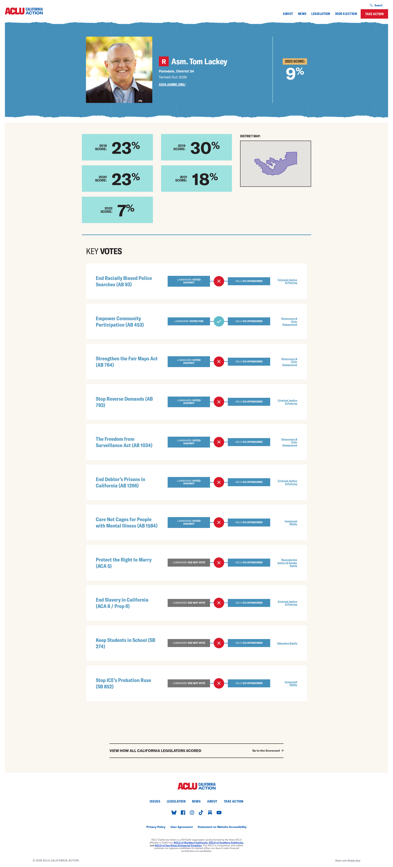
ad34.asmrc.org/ (172, 84)
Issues (155, 801)
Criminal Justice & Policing (287, 281)
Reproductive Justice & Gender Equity (287, 562)
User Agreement (182, 827)
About (288, 14)
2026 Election (346, 14)
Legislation (320, 14)
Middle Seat (353, 860)
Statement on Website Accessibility (222, 827)
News (302, 14)
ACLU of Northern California (191, 842)
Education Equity (287, 643)
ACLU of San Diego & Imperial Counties (178, 845)
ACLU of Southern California (226, 842)
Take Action (374, 14)
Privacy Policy (156, 827)
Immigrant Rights (291, 522)
